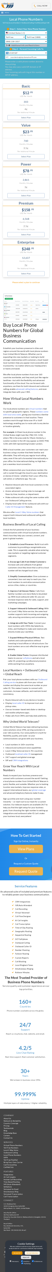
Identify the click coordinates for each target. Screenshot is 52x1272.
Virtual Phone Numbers (13, 1145)
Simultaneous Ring (11, 1192)
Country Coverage (11, 1123)
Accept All (17, 1253)
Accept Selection (32, 1253)
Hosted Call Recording (13, 1179)
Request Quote (25, 871)
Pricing (6, 1126)
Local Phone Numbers (12, 1155)
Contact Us (8, 1138)
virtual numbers (36, 409)
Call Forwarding (10, 1165)
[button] (26, 12)
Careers (7, 1135)
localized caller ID (23, 754)
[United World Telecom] (7, 5)
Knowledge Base (10, 1133)
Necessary (15, 1261)
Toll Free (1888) (34, 37)
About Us (7, 1118)
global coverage (39, 790)
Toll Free (9, 37)
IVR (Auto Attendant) (12, 1184)
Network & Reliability (12, 1121)
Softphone (8, 1187)
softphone (27, 658)
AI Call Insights (10, 1177)
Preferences (38, 1261)
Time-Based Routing (12, 1182)
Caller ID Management (15, 507)
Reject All (26, 1257)
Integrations (8, 1175)
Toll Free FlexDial (11, 1160)
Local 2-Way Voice (11, 1150)
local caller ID (18, 703)
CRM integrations (20, 760)
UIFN (6, 1157)
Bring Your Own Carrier (13, 1162)
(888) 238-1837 (13, 41)
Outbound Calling (11, 1153)
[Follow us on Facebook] (5, 1252)
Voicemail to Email (11, 1189)
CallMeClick (8, 1167)
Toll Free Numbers (11, 1148)
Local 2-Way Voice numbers (27, 512)
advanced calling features (27, 389)
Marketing (27, 1263)
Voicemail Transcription (13, 1194)
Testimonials (9, 1128)
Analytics (26, 1261)
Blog (5, 1131)
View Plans (26, 849)
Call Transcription (11, 1196)
